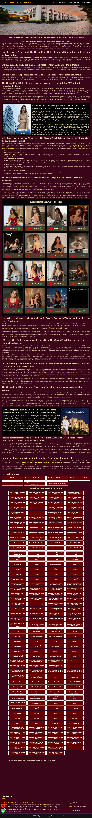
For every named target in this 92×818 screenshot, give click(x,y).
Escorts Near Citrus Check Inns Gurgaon (17, 666)
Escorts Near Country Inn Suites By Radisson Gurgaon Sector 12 (55, 671)
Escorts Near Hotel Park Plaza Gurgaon (36, 609)
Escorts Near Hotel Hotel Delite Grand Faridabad (74, 645)
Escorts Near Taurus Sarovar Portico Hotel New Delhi (74, 722)
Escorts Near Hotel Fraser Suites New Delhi (74, 523)
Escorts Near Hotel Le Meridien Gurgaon (55, 604)
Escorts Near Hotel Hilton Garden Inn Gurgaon (36, 599)
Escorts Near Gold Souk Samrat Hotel (55, 676)
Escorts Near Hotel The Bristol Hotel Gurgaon (56, 614)
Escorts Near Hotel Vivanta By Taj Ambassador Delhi (74, 558)
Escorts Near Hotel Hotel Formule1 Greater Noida (36, 635)
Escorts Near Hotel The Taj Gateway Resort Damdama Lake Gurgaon (17, 625)
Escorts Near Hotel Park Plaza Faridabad (55, 650)
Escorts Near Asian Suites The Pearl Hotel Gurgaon (36, 702)
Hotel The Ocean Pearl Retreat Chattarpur (57, 483)
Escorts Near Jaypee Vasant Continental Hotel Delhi (17, 513)
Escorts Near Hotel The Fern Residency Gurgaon (74, 614)
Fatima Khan (13, 311)
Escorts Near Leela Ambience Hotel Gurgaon (17, 583)
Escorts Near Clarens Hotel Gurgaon (55, 666)
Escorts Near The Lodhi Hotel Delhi (55, 498)
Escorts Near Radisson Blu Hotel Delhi (74, 508)
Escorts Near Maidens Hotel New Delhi (55, 733)
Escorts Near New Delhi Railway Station (17, 753)
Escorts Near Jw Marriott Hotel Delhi (74, 518)
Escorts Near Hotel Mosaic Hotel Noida (74, 635)
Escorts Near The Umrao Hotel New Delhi (36, 748)
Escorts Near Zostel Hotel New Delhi (55, 728)
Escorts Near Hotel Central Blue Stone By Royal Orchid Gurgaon (74, 583)
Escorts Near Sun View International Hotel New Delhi (18, 728)
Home (55, 2)
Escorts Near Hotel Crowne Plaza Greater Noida (36, 630)
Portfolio (76, 2)
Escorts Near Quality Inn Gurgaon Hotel (36, 687)
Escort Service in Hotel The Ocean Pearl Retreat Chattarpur (57, 478)
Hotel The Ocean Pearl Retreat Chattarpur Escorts (79, 478)
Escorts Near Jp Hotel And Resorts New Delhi (74, 743)
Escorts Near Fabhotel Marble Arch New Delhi (55, 722)
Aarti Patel (14, 283)
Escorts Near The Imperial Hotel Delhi (17, 493)
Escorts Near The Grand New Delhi (17, 702)
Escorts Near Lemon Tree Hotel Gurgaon (74, 568)
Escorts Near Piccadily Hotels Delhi (55, 518)
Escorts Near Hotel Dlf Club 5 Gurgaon (17, 594)
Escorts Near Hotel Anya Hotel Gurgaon (36, 583)
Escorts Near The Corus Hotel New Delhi (37, 722)
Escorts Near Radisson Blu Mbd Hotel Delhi (17, 518)
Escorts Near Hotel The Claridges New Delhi (55, 553)
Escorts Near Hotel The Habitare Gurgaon (36, 619)
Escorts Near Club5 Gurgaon (74, 665)
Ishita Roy (57, 256)
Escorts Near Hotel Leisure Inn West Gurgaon (74, 604)
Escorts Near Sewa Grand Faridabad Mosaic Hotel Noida (36, 697)
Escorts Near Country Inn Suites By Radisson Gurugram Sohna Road (17, 677)
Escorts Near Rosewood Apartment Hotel (74, 692)
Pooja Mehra (35, 256)
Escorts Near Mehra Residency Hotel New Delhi (18, 712)
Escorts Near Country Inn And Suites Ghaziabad (36, 655)
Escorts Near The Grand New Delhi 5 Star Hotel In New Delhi (55, 748)
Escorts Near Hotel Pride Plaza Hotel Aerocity (36, 538)
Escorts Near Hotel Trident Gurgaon (55, 625)
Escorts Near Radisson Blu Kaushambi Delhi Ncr (74, 687)
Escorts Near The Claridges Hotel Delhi (55, 493)
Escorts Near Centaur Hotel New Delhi (17, 738)
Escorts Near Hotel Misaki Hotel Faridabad (36, 650)
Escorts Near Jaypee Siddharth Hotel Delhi (18, 498)
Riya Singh (57, 228)
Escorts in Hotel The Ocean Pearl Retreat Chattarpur (34, 478)
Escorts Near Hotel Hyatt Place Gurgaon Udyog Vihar (55, 528)
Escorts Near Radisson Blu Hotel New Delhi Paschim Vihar (55, 687)
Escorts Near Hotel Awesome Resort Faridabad (55, 645)
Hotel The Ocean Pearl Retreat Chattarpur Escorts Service (35, 483)
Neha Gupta (79, 228)
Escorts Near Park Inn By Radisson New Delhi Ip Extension (18, 687)
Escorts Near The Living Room (74, 748)
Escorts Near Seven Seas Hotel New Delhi (55, 707)
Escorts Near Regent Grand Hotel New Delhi (17, 733)
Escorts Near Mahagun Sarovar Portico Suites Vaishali (17, 661)
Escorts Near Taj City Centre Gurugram (55, 697)
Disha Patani (35, 283)
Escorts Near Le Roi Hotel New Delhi (74, 702)
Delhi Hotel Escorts (16, 2)
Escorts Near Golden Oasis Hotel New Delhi (36, 717)
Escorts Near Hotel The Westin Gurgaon (36, 625)
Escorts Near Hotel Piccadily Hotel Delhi (17, 538)
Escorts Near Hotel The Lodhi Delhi (36, 548)
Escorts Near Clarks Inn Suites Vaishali (74, 655)
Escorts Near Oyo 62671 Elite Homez (74, 682)
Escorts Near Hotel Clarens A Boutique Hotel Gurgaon (36, 589)
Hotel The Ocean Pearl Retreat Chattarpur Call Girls (12, 483)
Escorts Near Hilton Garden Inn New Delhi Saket (74, 676)
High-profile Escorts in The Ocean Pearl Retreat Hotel (54, 124)
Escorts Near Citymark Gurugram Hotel (36, 666)
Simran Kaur (57, 283)
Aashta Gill (79, 256)
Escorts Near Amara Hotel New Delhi (55, 738)
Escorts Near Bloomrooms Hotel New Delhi (36, 712)
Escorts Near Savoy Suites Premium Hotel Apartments (17, 697)
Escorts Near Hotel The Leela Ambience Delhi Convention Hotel (74, 548)
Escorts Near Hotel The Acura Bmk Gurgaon (17, 614)
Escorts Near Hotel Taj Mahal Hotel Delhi (55, 543)
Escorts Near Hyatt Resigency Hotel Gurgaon (17, 573)
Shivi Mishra (35, 311)
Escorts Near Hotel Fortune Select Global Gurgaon (74, 594)
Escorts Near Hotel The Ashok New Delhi (36, 553)
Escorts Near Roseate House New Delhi (55, 692)
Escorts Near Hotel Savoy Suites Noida (36, 645)
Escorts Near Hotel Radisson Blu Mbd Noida (74, 640)
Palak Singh (57, 311)
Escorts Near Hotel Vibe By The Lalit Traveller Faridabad (17, 655)
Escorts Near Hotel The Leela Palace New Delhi (17, 548)
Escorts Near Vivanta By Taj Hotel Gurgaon (74, 578)
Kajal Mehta (13, 256)
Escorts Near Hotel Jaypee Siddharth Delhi (18, 533)
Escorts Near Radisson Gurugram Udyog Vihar (36, 692)
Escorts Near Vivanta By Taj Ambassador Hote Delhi (74, 493)
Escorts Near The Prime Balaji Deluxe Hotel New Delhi (17, 707)
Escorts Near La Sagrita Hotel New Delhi (74, 728)
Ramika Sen (13, 228)
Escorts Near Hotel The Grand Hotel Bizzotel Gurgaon (17, 619)
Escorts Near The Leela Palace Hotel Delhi (36, 503)
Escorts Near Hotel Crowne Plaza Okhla (36, 523)
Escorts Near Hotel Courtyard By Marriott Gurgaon (55, 589)
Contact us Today (85, 2)
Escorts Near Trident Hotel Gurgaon (36, 573)
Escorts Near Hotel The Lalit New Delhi (17, 558)
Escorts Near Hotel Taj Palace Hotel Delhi (74, 543)
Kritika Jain (79, 283)
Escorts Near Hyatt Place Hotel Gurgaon (55, 568)
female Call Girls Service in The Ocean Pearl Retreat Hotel (60, 369)
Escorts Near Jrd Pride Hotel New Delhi (55, 702)
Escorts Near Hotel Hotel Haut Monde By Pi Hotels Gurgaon (55, 599)
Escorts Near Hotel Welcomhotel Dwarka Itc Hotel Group (55, 563)
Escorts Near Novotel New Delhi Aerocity (55, 682)
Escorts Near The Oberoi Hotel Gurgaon (74, 563)
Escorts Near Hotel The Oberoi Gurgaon (55, 619)
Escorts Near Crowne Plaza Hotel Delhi (74, 503)
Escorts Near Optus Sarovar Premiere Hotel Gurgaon (17, 578)
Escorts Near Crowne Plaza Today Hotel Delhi (36, 518)
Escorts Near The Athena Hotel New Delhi (74, 738)
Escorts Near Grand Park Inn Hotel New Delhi (17, 717)
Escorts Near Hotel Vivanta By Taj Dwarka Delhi (17, 563)
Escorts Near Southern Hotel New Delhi (55, 712)
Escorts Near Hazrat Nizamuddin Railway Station (55, 753)
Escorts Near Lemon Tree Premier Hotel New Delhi (55, 743)
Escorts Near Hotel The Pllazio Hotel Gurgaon (74, 619)
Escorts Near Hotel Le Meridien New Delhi (74, 533)
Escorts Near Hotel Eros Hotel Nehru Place (55, 523)
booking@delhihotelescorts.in (79, 806)
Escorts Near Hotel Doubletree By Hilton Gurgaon (36, 594)
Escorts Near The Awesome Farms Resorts (74, 697)
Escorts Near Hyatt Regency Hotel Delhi (55, 503)
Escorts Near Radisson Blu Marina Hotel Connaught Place (17, 692)
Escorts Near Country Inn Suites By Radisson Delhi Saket (17, 671)
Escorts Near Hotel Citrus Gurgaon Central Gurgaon (18, 589)
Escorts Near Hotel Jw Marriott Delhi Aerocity (55, 533)
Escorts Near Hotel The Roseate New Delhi (55, 558)
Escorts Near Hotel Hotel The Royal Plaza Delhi (36, 528)
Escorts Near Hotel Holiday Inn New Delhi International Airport (17, 528)
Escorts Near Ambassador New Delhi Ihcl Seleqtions (55, 661)
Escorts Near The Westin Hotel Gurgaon (36, 578)
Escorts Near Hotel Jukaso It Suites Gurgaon (17, 604)
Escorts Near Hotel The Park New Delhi (36, 558)
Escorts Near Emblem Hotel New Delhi (17, 722)
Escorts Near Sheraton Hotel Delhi (36, 513)
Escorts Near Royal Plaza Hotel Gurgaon (55, 578)
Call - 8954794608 (76, 810)
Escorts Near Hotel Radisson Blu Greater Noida (17, 645)
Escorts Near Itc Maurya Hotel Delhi (74, 498)
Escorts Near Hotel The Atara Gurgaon (36, 614)
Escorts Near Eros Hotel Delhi (36, 508)
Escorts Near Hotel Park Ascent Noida (36, 640)
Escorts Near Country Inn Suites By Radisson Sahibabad (36, 676)
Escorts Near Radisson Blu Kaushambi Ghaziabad (56, 655)
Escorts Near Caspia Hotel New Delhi (74, 712)
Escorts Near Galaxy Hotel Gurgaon (18, 568)
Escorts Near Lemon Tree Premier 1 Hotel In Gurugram (17, 682)
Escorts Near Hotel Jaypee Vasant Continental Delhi (36, 533)
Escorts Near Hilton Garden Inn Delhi (55, 513)
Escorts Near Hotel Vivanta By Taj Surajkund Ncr (17, 650)
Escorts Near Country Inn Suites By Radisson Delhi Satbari (36, 671)
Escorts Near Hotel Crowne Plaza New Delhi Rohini (17, 523)
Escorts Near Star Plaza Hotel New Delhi (55, 717)
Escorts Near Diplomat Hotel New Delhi (36, 733)
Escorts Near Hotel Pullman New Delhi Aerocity (55, 538)
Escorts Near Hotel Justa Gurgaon (36, 604)
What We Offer (63, 2)
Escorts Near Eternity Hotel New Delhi (36, 707)
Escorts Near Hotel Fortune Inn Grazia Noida (74, 630)
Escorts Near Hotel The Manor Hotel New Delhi (56, 548)
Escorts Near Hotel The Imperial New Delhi (74, 553)
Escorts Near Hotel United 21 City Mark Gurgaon (74, 625)
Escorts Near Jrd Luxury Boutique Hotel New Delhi (36, 728)
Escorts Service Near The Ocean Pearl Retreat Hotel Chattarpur (36, 57)
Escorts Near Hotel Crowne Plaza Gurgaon (74, 589)
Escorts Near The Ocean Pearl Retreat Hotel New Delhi (36, 743)
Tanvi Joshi (79, 311)
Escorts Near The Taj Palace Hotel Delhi (17, 503)
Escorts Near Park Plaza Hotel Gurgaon (74, 573)
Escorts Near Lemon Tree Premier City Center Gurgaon (36, 682)
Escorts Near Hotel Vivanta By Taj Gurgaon (36, 563)
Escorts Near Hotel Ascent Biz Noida (17, 630)
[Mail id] (71, 810)
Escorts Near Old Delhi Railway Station (36, 753)
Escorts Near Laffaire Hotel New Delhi (74, 733)
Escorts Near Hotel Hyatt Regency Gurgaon (74, 599)
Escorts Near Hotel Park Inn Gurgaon (17, 609)
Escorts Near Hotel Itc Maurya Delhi (74, 528)
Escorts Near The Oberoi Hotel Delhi (36, 498)
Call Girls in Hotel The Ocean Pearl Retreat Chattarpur (12, 478)
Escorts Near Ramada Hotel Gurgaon (36, 568)
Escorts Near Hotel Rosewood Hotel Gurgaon (74, 609)
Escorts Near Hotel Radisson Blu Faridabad (74, 650)
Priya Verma (35, 228)
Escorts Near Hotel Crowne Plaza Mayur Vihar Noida (55, 630)
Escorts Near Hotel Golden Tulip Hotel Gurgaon (17, 599)
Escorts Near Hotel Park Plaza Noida (55, 640)
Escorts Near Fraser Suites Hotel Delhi (17, 508)
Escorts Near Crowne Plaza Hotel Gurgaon (55, 573)
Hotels (70, 2)
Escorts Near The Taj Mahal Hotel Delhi (36, 493)
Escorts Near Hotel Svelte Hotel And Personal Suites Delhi (36, 543)
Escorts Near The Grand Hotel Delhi (74, 513)
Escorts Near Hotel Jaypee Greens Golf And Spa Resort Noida (55, 635)
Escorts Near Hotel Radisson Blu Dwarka (74, 538)
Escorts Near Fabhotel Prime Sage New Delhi (17, 743)
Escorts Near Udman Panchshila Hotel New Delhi (74, 707)
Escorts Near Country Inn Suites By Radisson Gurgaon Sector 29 (74, 671)
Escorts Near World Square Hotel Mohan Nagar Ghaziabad (36, 661)
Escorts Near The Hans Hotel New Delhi (36, 738)
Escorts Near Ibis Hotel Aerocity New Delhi (17, 748)
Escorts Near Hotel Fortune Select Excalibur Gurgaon (55, 594)
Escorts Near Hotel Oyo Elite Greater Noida (17, 640)
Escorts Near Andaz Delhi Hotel (74, 660)
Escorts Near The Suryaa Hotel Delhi (55, 508)
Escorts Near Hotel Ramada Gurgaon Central (55, 609)
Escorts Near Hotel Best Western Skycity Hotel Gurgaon (55, 583)
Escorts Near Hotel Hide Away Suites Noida (18, 635)
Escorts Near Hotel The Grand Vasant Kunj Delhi (17, 553)
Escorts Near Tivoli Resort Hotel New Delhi (74, 717)
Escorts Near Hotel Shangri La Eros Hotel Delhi (17, 543)
